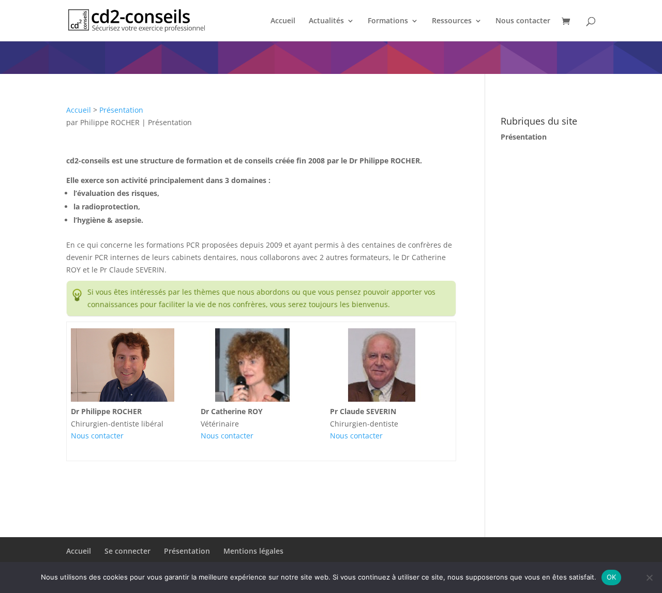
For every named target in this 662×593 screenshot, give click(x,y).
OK (611, 577)
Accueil (282, 21)
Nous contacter (522, 21)
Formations (388, 21)
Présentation (121, 110)
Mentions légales (253, 551)
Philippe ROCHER (110, 122)
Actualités (326, 21)
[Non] (649, 577)
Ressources (452, 21)
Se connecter (127, 551)
